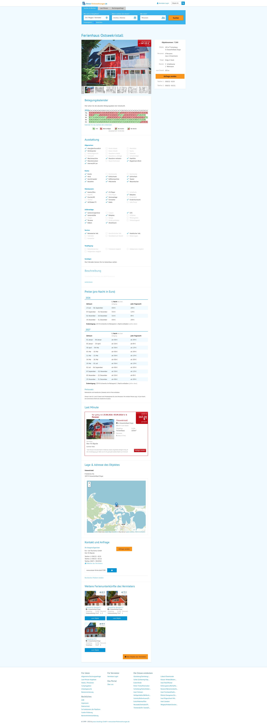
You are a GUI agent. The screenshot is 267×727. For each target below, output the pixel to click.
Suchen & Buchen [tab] (90, 8)
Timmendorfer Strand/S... (142, 708)
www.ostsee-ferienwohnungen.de (118, 722)
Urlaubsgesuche (86, 689)
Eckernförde (138, 683)
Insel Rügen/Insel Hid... (168, 698)
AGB (82, 700)
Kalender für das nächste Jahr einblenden (98, 125)
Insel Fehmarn (138, 692)
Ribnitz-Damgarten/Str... (168, 695)
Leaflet (96, 532)
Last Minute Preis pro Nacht (144, 43)
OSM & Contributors (140, 532)
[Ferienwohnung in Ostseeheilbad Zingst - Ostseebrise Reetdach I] (95, 601)
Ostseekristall (122, 420)
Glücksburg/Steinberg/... (141, 676)
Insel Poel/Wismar (166, 683)
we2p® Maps (108, 532)
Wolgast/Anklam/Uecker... (169, 705)
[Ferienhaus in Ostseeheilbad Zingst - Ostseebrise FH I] (95, 633)
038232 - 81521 (170, 86)
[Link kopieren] (112, 570)
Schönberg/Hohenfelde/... (142, 689)
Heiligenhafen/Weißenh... (142, 695)
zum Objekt (95, 618)
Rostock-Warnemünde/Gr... (169, 689)
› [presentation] (149, 63)
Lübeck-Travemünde (167, 676)
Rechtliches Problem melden (94, 578)
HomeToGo (99, 22)
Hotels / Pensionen (87, 683)
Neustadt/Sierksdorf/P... (141, 705)
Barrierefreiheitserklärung (89, 716)
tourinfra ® (115, 532)
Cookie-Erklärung (87, 712)
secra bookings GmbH (100, 722)
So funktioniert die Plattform (90, 709)
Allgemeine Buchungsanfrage (91, 676)
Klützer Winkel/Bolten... (168, 680)
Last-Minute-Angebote (88, 680)
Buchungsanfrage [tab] (118, 8)
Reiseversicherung (87, 692)
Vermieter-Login (164, 3)
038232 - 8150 (170, 81)
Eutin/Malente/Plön (140, 701)
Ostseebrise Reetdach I (93, 607)
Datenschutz (85, 706)
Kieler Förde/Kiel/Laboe (141, 686)
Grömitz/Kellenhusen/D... (142, 698)
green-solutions (130, 532)
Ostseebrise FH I (91, 639)
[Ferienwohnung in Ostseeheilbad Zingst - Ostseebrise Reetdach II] (117, 601)
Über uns (110, 684)
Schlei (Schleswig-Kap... (141, 680)
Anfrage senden (170, 76)
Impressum (85, 703)
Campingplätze (86, 686)
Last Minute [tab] (104, 8)
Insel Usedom (165, 701)
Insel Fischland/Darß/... (168, 692)
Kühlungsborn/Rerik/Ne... (169, 686)
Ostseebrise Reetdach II (115, 607)
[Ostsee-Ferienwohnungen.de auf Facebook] (109, 688)
